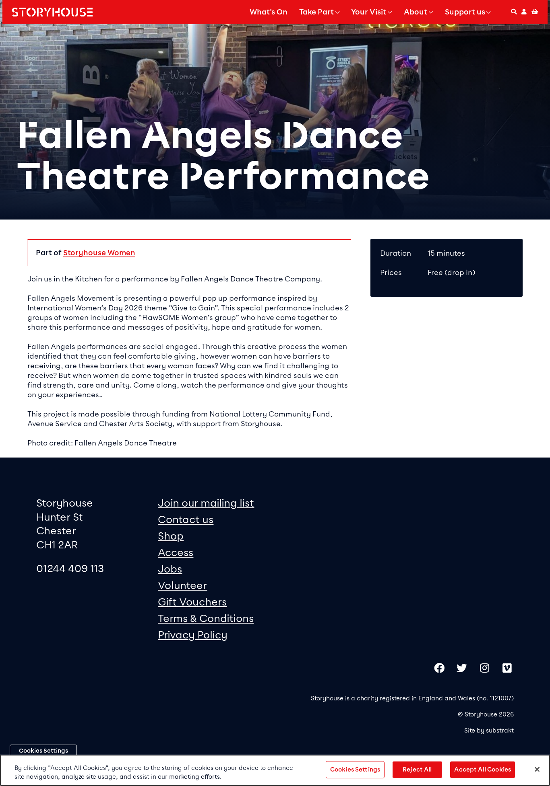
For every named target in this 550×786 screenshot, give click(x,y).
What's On (268, 12)
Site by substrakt (489, 730)
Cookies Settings (43, 750)
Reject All (417, 769)
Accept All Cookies (482, 769)
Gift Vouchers (192, 601)
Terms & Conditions (206, 618)
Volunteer (182, 585)
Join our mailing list (206, 503)
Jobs (170, 568)
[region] (275, 770)
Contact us (185, 519)
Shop (171, 535)
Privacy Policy (192, 634)
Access (175, 552)
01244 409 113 (70, 568)
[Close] (537, 769)
